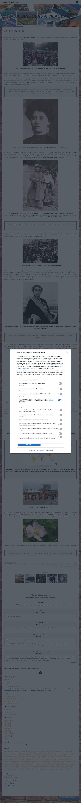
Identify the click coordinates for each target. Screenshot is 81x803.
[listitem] (40, 380)
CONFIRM (29, 445)
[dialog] (40, 401)
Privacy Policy (49, 450)
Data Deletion (31, 450)
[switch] (60, 383)
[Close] (67, 352)
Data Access (40, 450)
